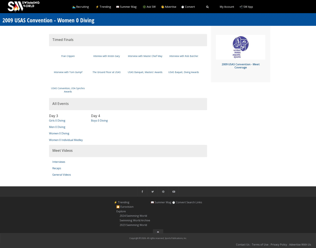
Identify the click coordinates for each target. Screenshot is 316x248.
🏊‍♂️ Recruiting (80, 7)
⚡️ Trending (103, 7)
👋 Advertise (168, 7)
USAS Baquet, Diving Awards (183, 72)
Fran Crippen (68, 56)
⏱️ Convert (188, 7)
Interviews (58, 162)
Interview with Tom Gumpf (68, 72)
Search (190, 202)
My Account (227, 7)
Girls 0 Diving (57, 120)
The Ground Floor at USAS (106, 72)
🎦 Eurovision (124, 207)
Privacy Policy (279, 244)
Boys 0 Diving (99, 120)
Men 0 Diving (57, 127)
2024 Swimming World (133, 216)
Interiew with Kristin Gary (106, 56)
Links (199, 202)
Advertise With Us (300, 244)
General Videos (61, 174)
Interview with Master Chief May (145, 56)
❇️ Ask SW (149, 7)
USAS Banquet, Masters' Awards (145, 72)
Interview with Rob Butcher (183, 56)
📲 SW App (246, 7)
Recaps (56, 168)
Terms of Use (260, 244)
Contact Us (243, 244)
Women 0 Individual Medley (66, 140)
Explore (121, 211)
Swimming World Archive (135, 220)
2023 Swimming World (133, 225)
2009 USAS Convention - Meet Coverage (241, 65)
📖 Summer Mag (126, 7)
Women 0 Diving (59, 133)
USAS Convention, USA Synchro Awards (68, 90)
